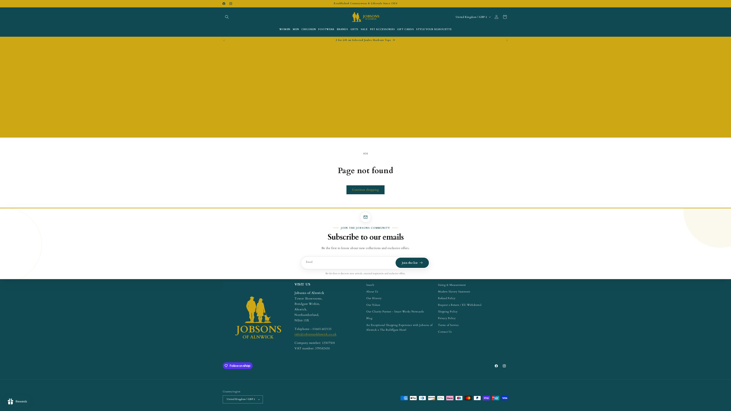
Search (370, 285)
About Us (372, 291)
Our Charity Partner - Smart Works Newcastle (395, 311)
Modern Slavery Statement (454, 291)
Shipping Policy (448, 311)
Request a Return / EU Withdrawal (459, 305)
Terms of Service (448, 325)
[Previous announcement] (224, 40)
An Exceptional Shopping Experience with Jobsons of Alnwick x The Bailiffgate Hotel (399, 327)
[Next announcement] (507, 40)
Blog (369, 318)
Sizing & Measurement (452, 285)
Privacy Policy (447, 318)
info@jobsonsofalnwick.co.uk (315, 334)
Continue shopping (365, 190)
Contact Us (445, 332)
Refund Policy (447, 298)
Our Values (373, 305)
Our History (374, 298)
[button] (227, 17)
